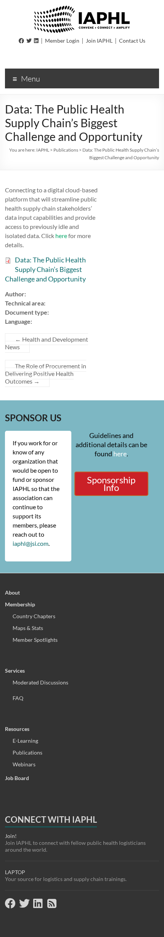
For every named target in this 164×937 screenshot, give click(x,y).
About (12, 592)
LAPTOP (15, 872)
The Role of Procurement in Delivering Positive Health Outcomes (45, 373)
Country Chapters (34, 616)
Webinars (24, 764)
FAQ (18, 698)
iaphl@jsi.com (30, 543)
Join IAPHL (99, 40)
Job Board (17, 778)
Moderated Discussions (40, 682)
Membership (20, 604)
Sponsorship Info (111, 483)
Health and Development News (46, 343)
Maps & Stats (28, 628)
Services (15, 670)
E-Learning (25, 740)
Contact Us (132, 40)
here (61, 235)
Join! (11, 836)
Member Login (62, 40)
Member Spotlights (35, 639)
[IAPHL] (82, 9)
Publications (27, 752)
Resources (17, 729)
